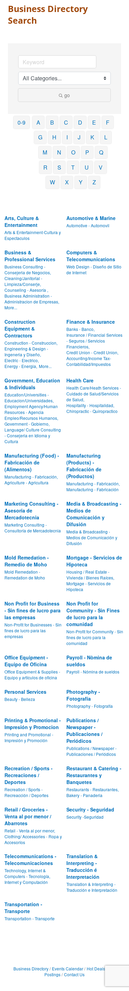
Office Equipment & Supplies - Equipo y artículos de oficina (32, 674)
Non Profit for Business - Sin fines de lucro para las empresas (32, 610)
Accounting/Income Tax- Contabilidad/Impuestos (88, 361)
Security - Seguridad (90, 809)
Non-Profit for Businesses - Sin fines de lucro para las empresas (33, 630)
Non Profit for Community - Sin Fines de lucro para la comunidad (93, 613)
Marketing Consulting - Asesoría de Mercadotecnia (31, 510)
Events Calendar (67, 968)
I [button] (67, 137)
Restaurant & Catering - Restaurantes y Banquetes (93, 775)
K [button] (92, 137)
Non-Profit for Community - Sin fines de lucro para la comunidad (94, 637)
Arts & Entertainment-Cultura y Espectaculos (32, 235)
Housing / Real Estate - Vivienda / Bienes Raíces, (90, 574)
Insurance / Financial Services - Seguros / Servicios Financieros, (94, 340)
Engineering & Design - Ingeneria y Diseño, (26, 351)
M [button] (45, 152)
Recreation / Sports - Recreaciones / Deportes (28, 775)
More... (10, 307)
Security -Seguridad (85, 817)
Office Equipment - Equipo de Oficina (26, 661)
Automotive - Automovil (87, 225)
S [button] (59, 167)
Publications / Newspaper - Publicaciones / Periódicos (84, 730)
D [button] (80, 122)
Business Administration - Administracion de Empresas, (31, 298)
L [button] (105, 137)
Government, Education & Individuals (32, 384)
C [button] (66, 122)
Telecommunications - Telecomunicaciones (30, 859)
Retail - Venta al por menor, (29, 830)
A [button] (38, 122)
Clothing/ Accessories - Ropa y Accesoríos (33, 839)
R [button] (45, 167)
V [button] (101, 167)
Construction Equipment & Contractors (19, 328)
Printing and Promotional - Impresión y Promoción (28, 737)
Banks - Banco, (80, 329)
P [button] (87, 152)
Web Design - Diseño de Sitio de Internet (93, 269)
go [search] (67, 95)
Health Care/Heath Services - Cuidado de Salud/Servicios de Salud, (93, 393)
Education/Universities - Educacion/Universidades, (29, 397)
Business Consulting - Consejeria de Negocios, (27, 269)
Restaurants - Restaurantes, (92, 789)
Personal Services (25, 691)
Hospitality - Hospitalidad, (90, 405)
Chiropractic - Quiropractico (92, 411)
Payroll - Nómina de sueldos (92, 672)
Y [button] (81, 182)
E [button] (94, 122)
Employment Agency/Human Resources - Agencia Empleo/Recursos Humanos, (31, 412)
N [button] (59, 152)
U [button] (87, 167)
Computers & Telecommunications (90, 256)
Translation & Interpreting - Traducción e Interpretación (91, 887)
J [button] (79, 137)
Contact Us (74, 974)
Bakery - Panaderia (84, 795)
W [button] (52, 182)
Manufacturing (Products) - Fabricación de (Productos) (83, 466)
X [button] (67, 182)
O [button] (73, 152)
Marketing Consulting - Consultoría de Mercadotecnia (32, 527)
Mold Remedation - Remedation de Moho (24, 574)
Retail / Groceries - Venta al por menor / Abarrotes (27, 816)
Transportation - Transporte (23, 907)
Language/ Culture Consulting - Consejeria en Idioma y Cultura (32, 435)
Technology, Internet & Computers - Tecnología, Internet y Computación (27, 876)
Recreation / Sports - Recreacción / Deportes (26, 792)
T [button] (73, 167)
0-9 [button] (21, 122)
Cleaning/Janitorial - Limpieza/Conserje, (23, 281)
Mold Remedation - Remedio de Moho (26, 561)
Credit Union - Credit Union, (92, 352)
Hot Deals (96, 968)
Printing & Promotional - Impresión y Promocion (32, 723)
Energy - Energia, (20, 366)
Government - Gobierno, (27, 424)
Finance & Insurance (90, 321)
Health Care (80, 380)
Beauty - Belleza (19, 699)
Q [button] (101, 152)
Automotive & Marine (91, 218)
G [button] (40, 137)
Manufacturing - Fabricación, (31, 477)
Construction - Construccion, (30, 343)
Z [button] (94, 182)
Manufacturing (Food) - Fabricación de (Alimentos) (31, 462)
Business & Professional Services (29, 256)
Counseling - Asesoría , (26, 290)
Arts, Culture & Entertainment (21, 221)
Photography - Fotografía (83, 695)
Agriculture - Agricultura (26, 482)
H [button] (54, 137)
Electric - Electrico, (21, 360)
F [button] (107, 122)
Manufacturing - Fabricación (92, 489)
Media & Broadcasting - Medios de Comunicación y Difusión (93, 514)
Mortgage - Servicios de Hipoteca (94, 561)
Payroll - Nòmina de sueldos (89, 661)
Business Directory (31, 968)
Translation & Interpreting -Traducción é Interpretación (82, 866)
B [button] (52, 122)
